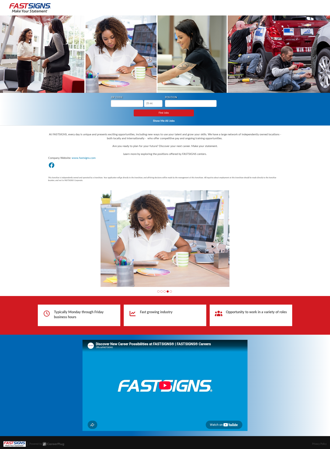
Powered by (35, 444)
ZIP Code (117, 97)
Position (171, 97)
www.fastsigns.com (84, 158)
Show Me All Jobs (164, 120)
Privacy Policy (319, 444)
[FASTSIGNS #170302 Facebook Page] (51, 165)
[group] (165, 238)
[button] (158, 291)
